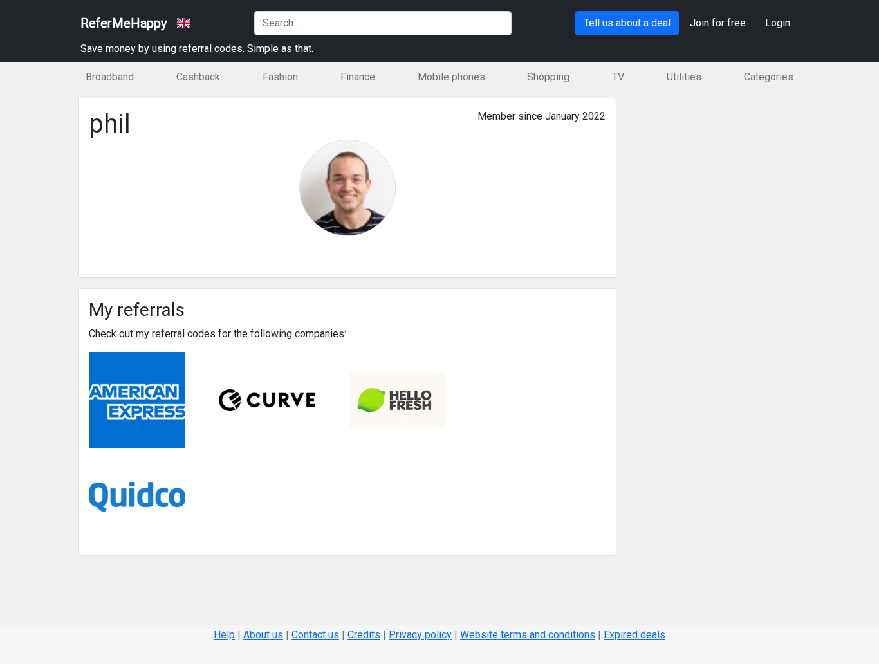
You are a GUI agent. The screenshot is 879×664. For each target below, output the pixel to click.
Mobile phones (451, 77)
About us (263, 635)
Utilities (684, 77)
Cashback (198, 77)
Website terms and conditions (527, 635)
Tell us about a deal (627, 23)
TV (618, 77)
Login (777, 23)
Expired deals (634, 635)
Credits (363, 635)
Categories (768, 77)
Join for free (718, 23)
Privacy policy (420, 635)
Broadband (110, 77)
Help (224, 635)
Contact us (315, 635)
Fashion (280, 77)
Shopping (548, 77)
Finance (357, 77)
